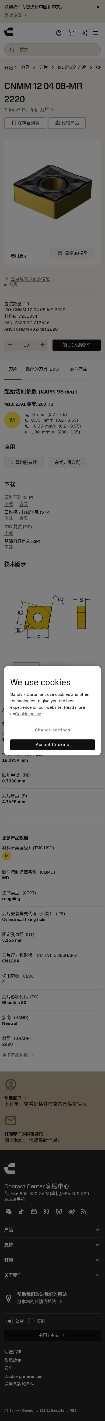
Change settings (52, 730)
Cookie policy (28, 714)
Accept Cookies (52, 744)
